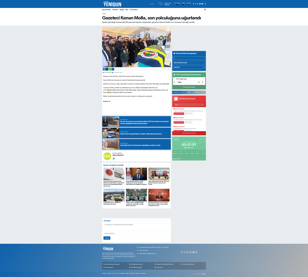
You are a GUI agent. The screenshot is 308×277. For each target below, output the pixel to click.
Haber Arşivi (160, 267)
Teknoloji (143, 273)
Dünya (113, 273)
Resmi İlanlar (106, 9)
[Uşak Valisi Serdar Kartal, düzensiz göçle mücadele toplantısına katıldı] (158, 174)
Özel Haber (134, 9)
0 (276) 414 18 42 (179, 122)
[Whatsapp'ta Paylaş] (109, 69)
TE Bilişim (203, 274)
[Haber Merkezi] (107, 156)
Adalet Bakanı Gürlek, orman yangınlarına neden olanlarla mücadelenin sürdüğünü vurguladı (136, 183)
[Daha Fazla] (113, 69)
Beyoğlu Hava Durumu (137, 264)
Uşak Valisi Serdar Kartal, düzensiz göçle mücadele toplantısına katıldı (158, 183)
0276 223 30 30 (143, 250)
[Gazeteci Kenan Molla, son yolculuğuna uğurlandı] (136, 47)
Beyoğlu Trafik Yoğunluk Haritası (165, 264)
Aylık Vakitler (178, 158)
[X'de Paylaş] (106, 69)
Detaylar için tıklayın (189, 87)
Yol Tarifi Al (189, 113)
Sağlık (122, 9)
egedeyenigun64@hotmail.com (147, 253)
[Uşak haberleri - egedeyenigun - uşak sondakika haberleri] (112, 4)
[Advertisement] (189, 38)
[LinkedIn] (190, 252)
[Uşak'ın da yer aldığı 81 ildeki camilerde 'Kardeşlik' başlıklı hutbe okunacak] (136, 195)
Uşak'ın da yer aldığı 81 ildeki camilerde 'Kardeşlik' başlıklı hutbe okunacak (135, 204)
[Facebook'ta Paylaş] (104, 69)
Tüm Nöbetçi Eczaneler (190, 133)
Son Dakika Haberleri (136, 267)
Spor (126, 9)
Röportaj (132, 273)
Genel (104, 14)
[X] (184, 252)
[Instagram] (187, 252)
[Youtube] (193, 252)
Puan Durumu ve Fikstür (188, 264)
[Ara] (205, 4)
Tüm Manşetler (109, 267)
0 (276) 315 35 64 (179, 113)
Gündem (115, 9)
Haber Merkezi (107, 72)
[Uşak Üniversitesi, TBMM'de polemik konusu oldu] (114, 195)
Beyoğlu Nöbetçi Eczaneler (112, 264)
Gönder (107, 238)
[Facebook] (182, 252)
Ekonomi (138, 273)
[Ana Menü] (205, 9)
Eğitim (127, 273)
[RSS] (196, 252)
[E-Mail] (114, 158)
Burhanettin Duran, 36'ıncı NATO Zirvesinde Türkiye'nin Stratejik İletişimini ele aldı (158, 204)
